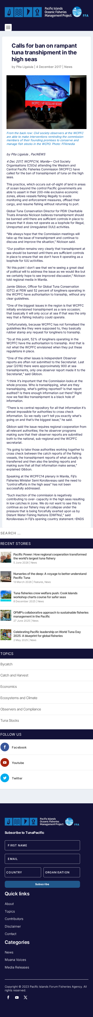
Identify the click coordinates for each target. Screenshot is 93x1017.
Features (38, 582)
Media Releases (17, 967)
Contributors (14, 919)
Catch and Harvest (14, 675)
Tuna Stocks (9, 720)
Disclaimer (13, 926)
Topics (10, 911)
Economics (8, 686)
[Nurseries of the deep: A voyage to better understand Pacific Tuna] (5, 576)
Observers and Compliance (20, 709)
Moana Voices (15, 960)
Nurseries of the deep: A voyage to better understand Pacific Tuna (50, 575)
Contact (10, 934)
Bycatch (6, 664)
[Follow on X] (25, 997)
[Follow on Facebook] (8, 997)
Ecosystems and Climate (18, 698)
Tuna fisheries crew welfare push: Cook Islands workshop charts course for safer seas (45, 595)
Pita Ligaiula (24, 67)
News (68, 67)
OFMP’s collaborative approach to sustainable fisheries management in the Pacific (50, 614)
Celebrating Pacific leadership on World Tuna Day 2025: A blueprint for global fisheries (47, 634)
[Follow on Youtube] (16, 997)
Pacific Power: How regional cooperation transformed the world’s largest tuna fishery (50, 556)
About (9, 904)
